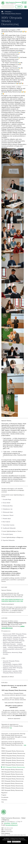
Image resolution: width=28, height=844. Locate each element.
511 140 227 (14, 823)
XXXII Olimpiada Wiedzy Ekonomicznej (12, 765)
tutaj (10, 727)
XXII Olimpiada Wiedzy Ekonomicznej (12, 790)
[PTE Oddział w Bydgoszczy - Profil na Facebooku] (23, 2)
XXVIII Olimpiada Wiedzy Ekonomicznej (12, 776)
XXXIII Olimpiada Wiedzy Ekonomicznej (12, 760)
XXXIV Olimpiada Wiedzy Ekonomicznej (12, 758)
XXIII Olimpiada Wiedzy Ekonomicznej (12, 788)
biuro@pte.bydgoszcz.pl (12, 825)
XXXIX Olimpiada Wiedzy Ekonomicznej (12, 751)
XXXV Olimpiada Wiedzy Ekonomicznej (14, 767)
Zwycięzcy (4, 799)
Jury (2, 802)
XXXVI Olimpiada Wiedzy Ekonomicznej (12, 762)
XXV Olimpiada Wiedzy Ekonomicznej (12, 783)
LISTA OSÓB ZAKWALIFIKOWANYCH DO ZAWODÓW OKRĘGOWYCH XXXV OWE (12, 600)
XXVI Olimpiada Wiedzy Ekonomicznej (12, 781)
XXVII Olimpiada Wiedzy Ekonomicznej (12, 779)
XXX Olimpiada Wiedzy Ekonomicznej (12, 772)
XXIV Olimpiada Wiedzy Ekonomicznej (12, 785)
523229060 (7, 823)
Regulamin (4, 792)
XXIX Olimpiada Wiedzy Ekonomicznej (12, 774)
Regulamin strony (16, 841)
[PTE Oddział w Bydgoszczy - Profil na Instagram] (25, 2)
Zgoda (9, 841)
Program (3, 795)
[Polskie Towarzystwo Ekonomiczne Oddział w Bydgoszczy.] (2, 11)
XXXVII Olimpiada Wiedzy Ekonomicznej (12, 755)
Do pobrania (4, 797)
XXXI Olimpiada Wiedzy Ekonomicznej (12, 769)
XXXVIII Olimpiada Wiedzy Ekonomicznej (13, 753)
